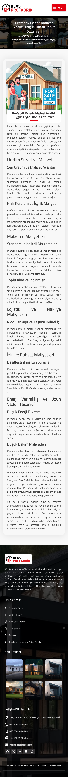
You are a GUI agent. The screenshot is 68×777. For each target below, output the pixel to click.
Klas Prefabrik (39, 36)
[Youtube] (19, 751)
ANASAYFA (23, 36)
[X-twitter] (13, 751)
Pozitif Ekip (55, 765)
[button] (59, 7)
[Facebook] (7, 751)
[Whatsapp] (32, 751)
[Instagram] (26, 751)
